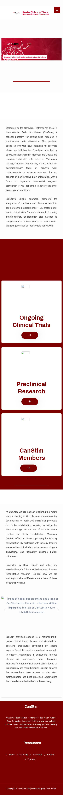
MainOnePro (51, 789)
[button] (5, 610)
